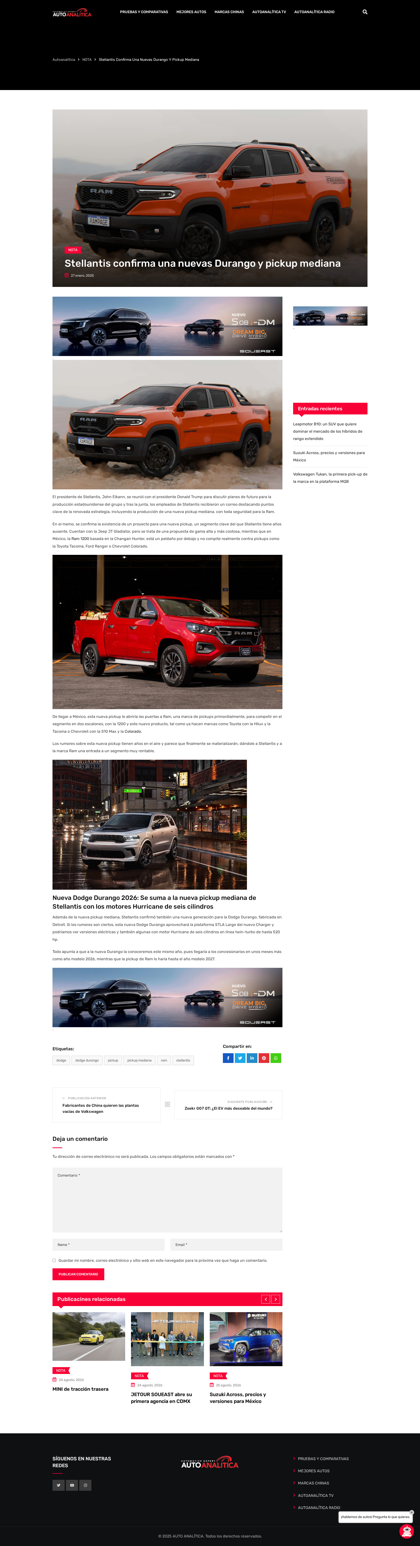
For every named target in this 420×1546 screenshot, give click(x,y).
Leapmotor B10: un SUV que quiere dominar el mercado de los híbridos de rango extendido (327, 431)
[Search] (365, 12)
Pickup (113, 1060)
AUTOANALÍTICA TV (269, 12)
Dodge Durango (87, 1060)
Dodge (61, 1060)
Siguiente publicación (247, 1102)
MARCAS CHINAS (229, 12)
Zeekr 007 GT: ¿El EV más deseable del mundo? (228, 1108)
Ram (164, 1060)
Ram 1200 (80, 538)
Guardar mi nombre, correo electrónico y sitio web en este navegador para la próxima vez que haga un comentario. (163, 1260)
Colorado (133, 731)
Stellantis (183, 1060)
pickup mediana (139, 1060)
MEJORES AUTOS (191, 12)
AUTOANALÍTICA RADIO (314, 12)
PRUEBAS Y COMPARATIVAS (144, 12)
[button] (265, 1299)
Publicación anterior (87, 1098)
